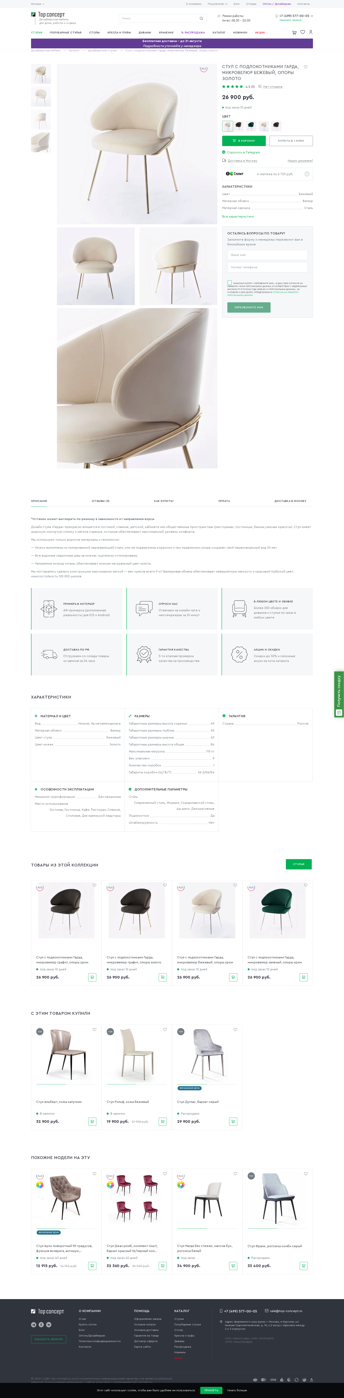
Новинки (180, 1352)
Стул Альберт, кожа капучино (59, 1101)
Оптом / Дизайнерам (277, 4)
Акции (178, 1358)
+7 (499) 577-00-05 (294, 16)
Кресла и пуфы (184, 1335)
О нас (82, 1319)
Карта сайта (142, 1346)
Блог (237, 4)
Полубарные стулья (187, 1324)
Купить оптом (88, 1324)
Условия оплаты (145, 1324)
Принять (211, 1390)
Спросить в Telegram (243, 152)
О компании (193, 4)
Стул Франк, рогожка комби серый (275, 1246)
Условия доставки (146, 1330)
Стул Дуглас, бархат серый (198, 1101)
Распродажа (182, 1346)
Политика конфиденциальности (100, 1341)
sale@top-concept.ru (286, 1311)
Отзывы (251, 4)
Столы (178, 1330)
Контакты (303, 4)
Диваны (179, 1341)
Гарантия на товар (146, 1335)
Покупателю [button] (216, 4)
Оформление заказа (147, 1319)
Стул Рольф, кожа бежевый (128, 1101)
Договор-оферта (145, 1341)
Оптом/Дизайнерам (92, 1335)
